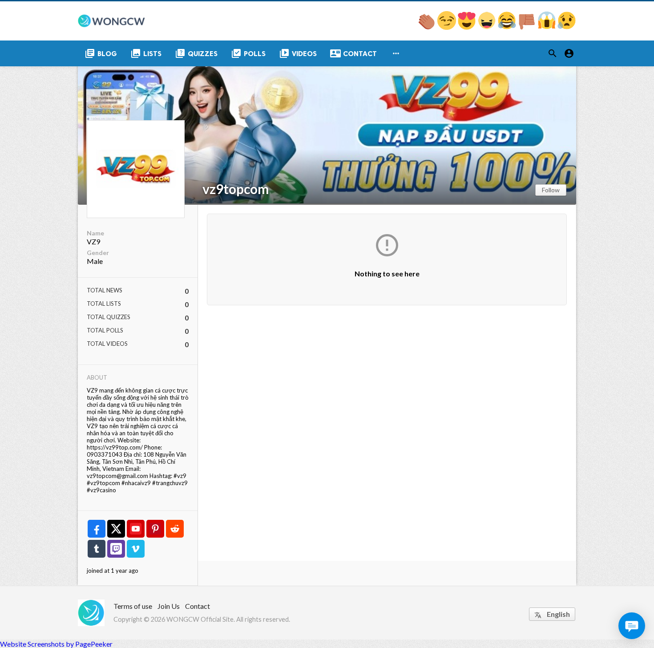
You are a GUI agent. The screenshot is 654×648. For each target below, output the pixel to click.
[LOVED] (467, 27)
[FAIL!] (527, 27)
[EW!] (566, 27)
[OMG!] (547, 27)
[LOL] (487, 27)
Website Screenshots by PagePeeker (56, 644)
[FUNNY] (507, 27)
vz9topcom (235, 188)
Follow (551, 190)
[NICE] (447, 27)
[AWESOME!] (427, 27)
